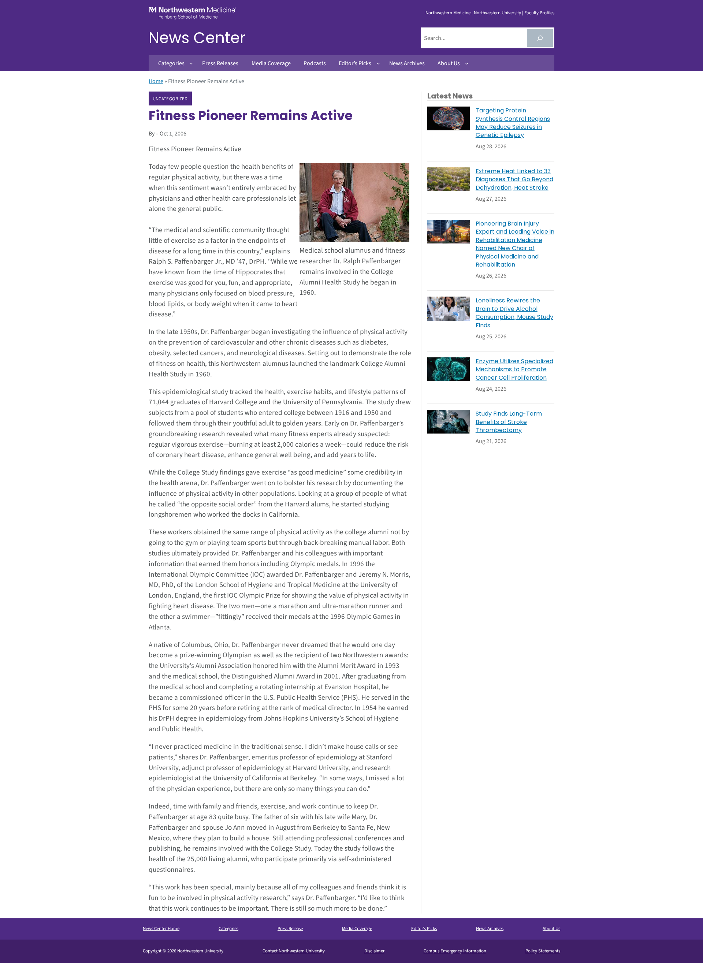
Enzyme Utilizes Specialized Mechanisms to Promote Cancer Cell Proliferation (514, 369)
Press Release (290, 928)
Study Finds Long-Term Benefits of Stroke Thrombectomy (509, 422)
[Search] (540, 38)
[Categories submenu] (191, 63)
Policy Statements (542, 951)
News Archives (489, 928)
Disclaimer (374, 951)
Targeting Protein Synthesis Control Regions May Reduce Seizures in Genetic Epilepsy (513, 123)
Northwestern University (497, 13)
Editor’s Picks (424, 928)
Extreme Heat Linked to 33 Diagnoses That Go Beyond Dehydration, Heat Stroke (514, 179)
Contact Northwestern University (294, 951)
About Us (551, 928)
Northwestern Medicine (447, 13)
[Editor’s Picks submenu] (378, 63)
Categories (228, 928)
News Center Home (161, 928)
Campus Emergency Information (455, 951)
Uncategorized (170, 99)
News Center (197, 38)
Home (156, 81)
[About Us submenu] (467, 63)
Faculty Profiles (539, 13)
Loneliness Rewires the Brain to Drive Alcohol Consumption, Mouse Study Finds (514, 313)
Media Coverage (357, 928)
